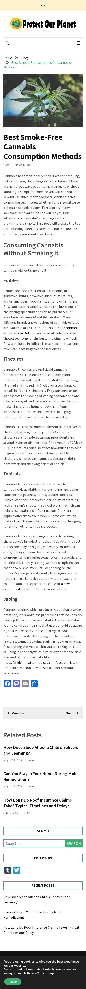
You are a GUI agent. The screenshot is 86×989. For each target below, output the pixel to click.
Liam (6, 165)
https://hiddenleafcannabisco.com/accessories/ (39, 662)
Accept (13, 981)
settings (48, 974)
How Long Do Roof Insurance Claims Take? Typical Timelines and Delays (37, 802)
